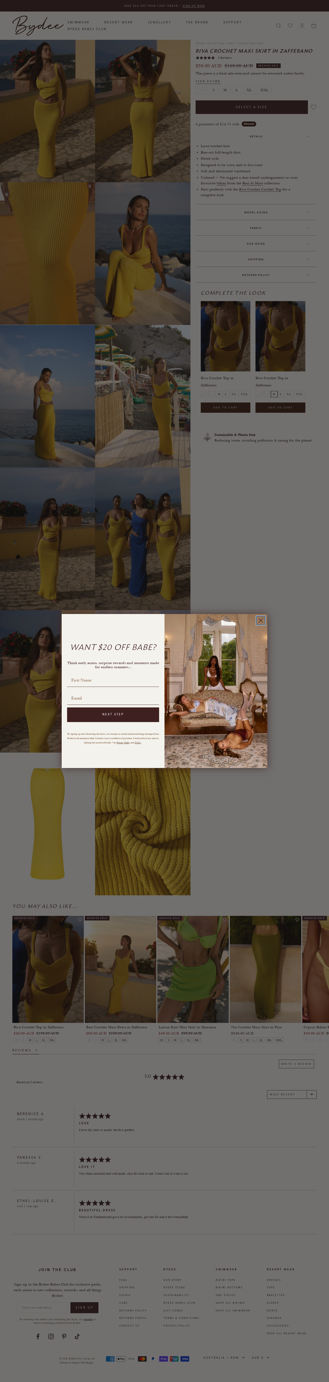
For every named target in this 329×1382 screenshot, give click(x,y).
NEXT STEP (113, 714)
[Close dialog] (260, 620)
